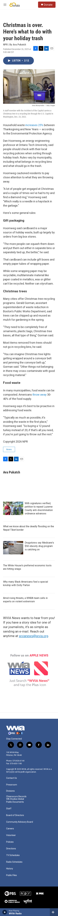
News (9, 449)
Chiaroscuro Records (16, 796)
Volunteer (11, 835)
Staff (8, 808)
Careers (10, 828)
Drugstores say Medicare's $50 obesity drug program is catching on (39, 546)
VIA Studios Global (15, 799)
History (9, 868)
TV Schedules (13, 855)
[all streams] (54, 912)
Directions (11, 848)
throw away (39, 394)
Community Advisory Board (19, 822)
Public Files (11, 875)
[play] (5, 912)
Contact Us (11, 778)
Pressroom (11, 785)
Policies (10, 842)
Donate (48, 4)
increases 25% (34, 125)
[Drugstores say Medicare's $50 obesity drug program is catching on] (13, 547)
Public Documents (15, 802)
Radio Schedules (14, 862)
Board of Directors (15, 815)
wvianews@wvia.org (33, 636)
